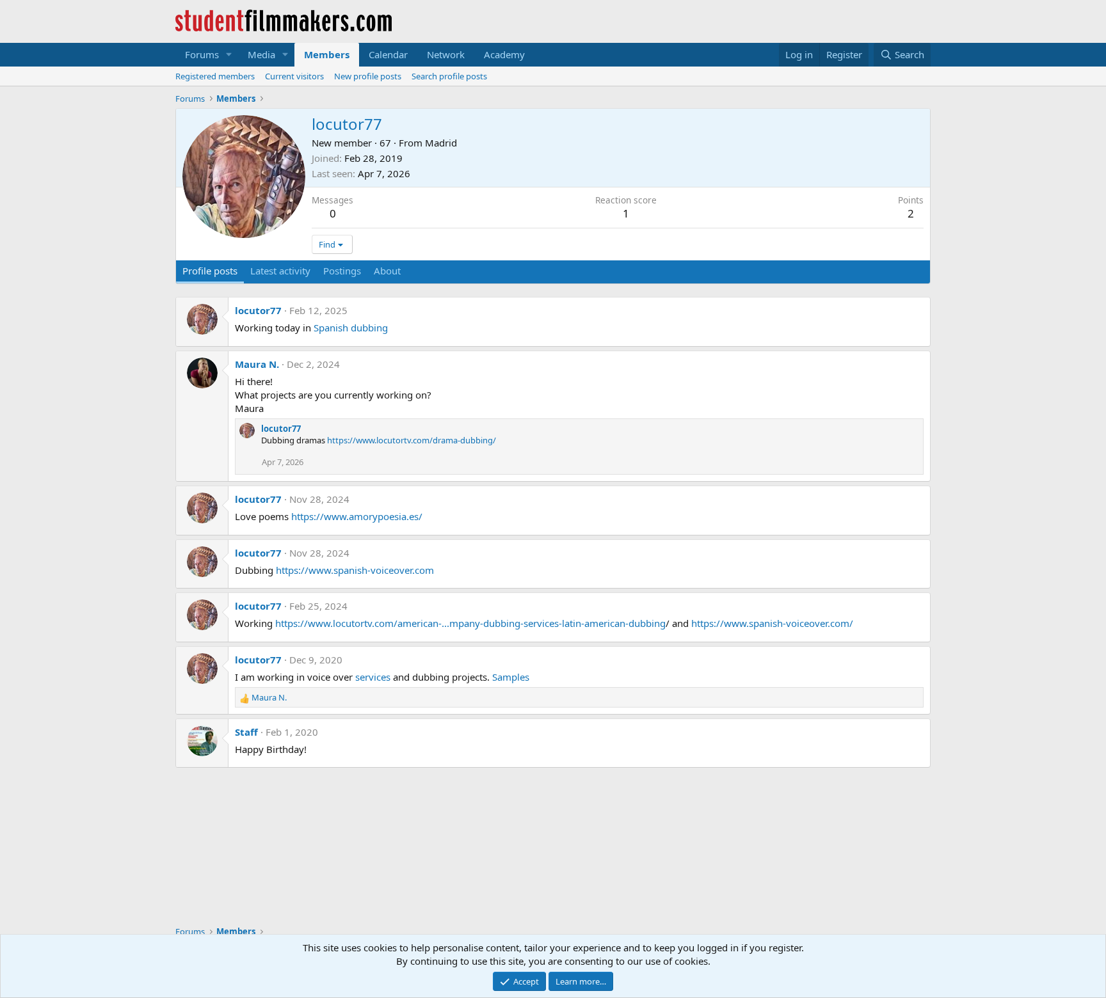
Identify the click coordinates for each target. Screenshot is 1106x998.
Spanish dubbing (351, 327)
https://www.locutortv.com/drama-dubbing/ (411, 440)
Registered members (215, 76)
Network (446, 54)
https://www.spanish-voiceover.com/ (772, 623)
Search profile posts (449, 76)
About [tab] (387, 270)
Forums (202, 54)
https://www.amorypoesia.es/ (356, 516)
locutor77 (258, 310)
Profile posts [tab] (209, 270)
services (372, 676)
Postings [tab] (342, 270)
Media (261, 54)
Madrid (441, 142)
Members (326, 54)
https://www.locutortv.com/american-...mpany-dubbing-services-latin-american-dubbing (470, 623)
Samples (510, 676)
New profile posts (367, 76)
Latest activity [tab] (280, 270)
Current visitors (294, 76)
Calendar (388, 54)
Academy (504, 54)
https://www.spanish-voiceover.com (355, 570)
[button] (229, 55)
